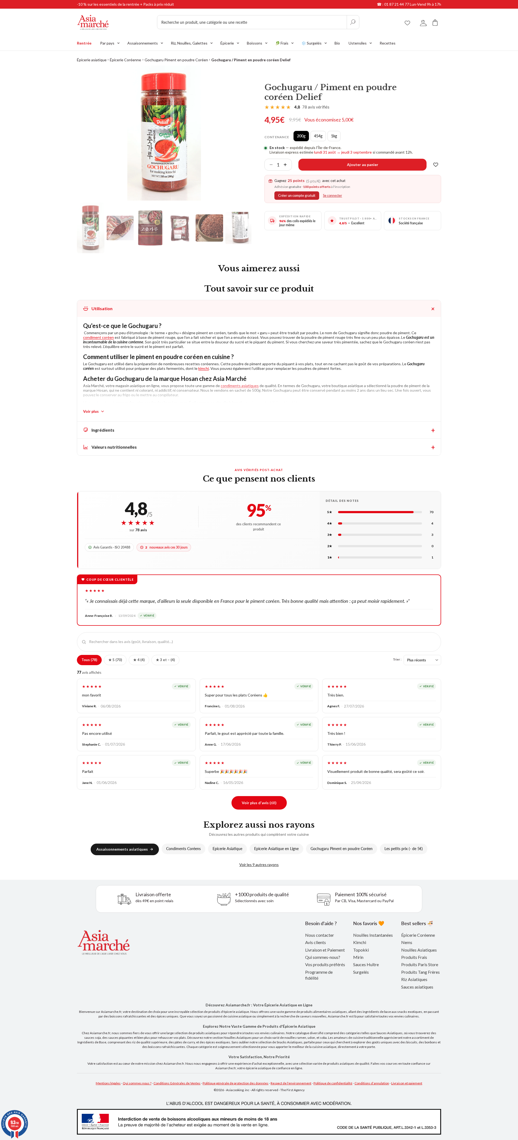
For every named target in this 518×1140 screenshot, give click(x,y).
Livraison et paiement (406, 1083)
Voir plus (91, 411)
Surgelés (361, 972)
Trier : (397, 659)
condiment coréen (98, 337)
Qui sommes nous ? (137, 1083)
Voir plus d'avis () (259, 802)
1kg (335, 137)
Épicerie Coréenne (125, 59)
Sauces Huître (366, 964)
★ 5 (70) (115, 660)
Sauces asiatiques (417, 986)
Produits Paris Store (419, 964)
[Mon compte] (423, 22)
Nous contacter (319, 935)
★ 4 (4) (139, 660)
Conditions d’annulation (372, 1083)
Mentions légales (108, 1083)
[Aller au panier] (435, 22)
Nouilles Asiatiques (419, 949)
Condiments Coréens (183, 848)
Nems (406, 942)
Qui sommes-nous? (322, 957)
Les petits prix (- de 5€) (403, 848)
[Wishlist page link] (407, 22)
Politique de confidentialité (332, 1083)
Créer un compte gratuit (296, 196)
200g (303, 137)
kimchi (203, 368)
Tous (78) (89, 660)
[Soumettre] (353, 22)
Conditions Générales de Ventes (177, 1083)
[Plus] (287, 164)
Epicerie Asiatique (227, 848)
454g (320, 137)
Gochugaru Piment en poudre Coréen (176, 59)
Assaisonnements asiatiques (122, 849)
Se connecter (332, 196)
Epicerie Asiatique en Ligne (276, 848)
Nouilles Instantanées (373, 935)
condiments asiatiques (240, 385)
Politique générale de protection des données (235, 1083)
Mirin (358, 957)
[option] (164, 133)
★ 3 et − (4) (165, 660)
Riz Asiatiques (414, 979)
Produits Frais (414, 957)
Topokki (361, 949)
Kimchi (359, 942)
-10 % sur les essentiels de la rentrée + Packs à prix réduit (125, 4)
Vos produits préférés (325, 964)
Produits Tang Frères (420, 972)
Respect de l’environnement (291, 1083)
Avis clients (315, 942)
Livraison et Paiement (325, 949)
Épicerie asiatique (92, 59)
